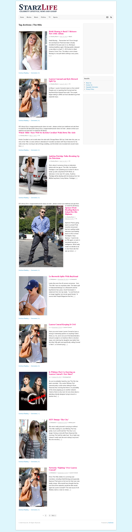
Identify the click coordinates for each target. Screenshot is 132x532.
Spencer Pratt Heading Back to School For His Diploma (72, 210)
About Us (88, 83)
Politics (43, 17)
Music (36, 17)
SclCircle (110, 523)
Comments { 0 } (35, 73)
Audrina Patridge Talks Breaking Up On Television (64, 157)
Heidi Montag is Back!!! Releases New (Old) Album (63, 32)
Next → (54, 515)
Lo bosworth (73, 279)
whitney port (72, 422)
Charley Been (54, 36)
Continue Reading (24, 73)
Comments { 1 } (35, 413)
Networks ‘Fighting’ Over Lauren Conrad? (63, 468)
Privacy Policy (90, 89)
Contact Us (89, 85)
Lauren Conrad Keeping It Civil (62, 324)
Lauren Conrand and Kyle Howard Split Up (63, 80)
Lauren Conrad (67, 327)
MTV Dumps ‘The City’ (59, 419)
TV (49, 17)
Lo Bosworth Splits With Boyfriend (63, 276)
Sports (55, 17)
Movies (29, 17)
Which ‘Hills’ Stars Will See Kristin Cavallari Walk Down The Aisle (47, 132)
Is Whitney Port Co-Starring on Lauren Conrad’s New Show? (62, 373)
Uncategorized (67, 377)
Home (22, 17)
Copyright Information (92, 87)
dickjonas (53, 279)
